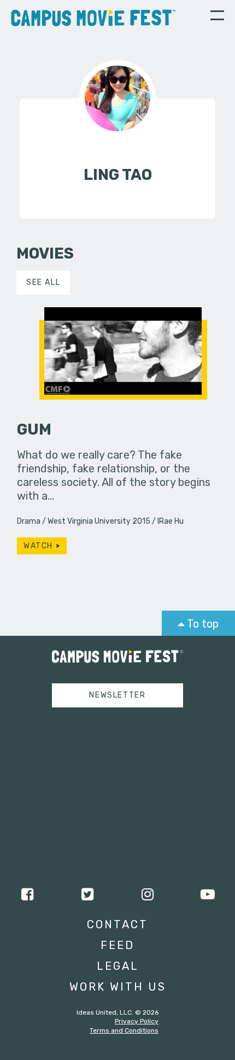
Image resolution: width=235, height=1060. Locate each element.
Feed (117, 945)
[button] (217, 17)
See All (43, 282)
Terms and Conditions (124, 1030)
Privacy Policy (136, 1021)
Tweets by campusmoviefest (107, 726)
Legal (118, 966)
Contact (117, 924)
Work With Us (117, 986)
